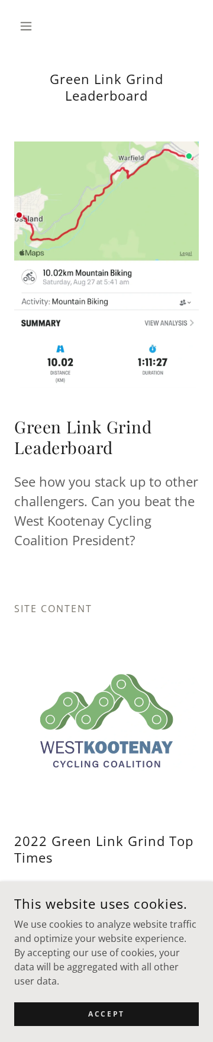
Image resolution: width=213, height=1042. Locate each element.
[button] (28, 26)
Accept (106, 1014)
